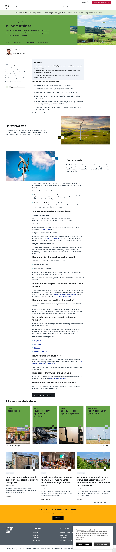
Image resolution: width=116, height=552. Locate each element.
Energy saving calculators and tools (90, 13)
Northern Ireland (39, 351)
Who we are (19, 7)
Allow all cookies (83, 544)
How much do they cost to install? (16, 72)
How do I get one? (11, 80)
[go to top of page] (114, 550)
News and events (77, 7)
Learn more (79, 539)
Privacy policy (64, 535)
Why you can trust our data (17, 87)
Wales (36, 348)
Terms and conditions (66, 533)
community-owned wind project (65, 294)
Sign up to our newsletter (42, 395)
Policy (88, 7)
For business (36, 540)
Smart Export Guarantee (53, 238)
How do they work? (12, 68)
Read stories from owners (14, 82)
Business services (31, 7)
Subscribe (58, 518)
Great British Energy (64, 296)
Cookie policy (64, 538)
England (37, 341)
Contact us (36, 533)
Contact (95, 7)
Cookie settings (102, 544)
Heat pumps (49, 13)
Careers (35, 535)
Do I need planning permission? (15, 78)
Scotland (37, 344)
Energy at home (44, 7)
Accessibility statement (67, 540)
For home (36, 538)
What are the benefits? (13, 70)
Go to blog (104, 446)
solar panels (45, 229)
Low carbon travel (58, 7)
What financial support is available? (16, 74)
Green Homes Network (57, 379)
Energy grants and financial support (66, 13)
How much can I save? (13, 76)
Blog (68, 7)
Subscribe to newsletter (101, 2)
